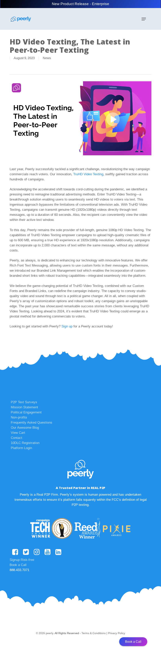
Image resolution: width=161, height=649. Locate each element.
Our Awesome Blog (25, 427)
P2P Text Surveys (24, 402)
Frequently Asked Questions (31, 422)
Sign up (66, 326)
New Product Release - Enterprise (80, 4)
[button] (144, 19)
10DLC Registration (25, 443)
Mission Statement (24, 407)
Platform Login (21, 448)
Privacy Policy (116, 633)
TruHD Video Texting (88, 174)
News (47, 58)
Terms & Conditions (93, 633)
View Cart (18, 433)
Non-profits (19, 417)
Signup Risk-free (22, 560)
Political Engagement (26, 412)
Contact (16, 438)
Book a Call (18, 565)
